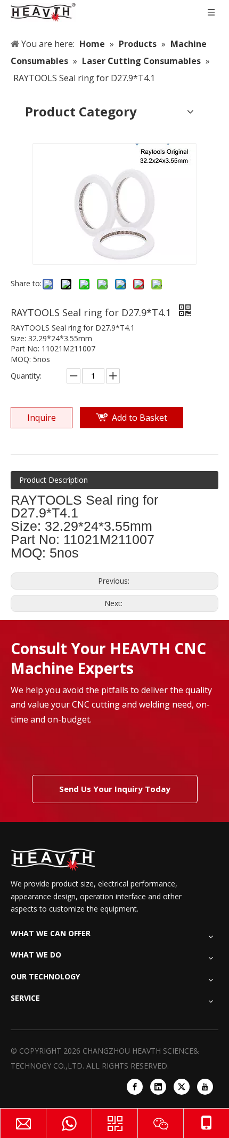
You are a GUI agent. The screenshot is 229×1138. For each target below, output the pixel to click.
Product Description (53, 480)
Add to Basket (139, 417)
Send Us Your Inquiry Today (114, 788)
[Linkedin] (158, 1087)
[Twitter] (182, 1087)
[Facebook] (135, 1087)
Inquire (41, 417)
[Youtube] (205, 1087)
